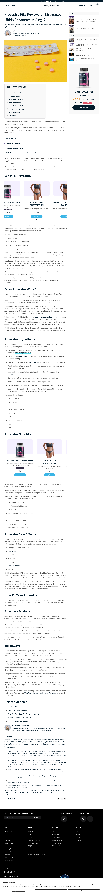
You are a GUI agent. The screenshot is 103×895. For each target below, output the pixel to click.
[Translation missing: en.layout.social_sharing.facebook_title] (61, 799)
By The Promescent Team (20, 31)
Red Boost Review (15, 707)
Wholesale (79, 837)
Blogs (30, 834)
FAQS (30, 846)
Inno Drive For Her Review (18, 721)
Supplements (8, 843)
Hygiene (7, 854)
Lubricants (7, 846)
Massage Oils (8, 852)
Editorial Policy (56, 846)
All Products (8, 831)
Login (77, 831)
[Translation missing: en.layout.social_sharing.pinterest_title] (65, 799)
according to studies (23, 353)
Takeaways (12, 115)
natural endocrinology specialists (48, 317)
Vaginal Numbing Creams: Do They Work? (24, 718)
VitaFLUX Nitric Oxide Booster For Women (41, 693)
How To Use (32, 831)
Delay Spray (8, 840)
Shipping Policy (57, 840)
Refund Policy (56, 837)
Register (78, 834)
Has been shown (21, 356)
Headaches (12, 551)
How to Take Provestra (16, 109)
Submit (36, 817)
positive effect (34, 362)
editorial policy (11, 747)
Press (30, 852)
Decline (83, 891)
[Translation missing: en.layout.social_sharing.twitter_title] (58, 799)
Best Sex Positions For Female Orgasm (23, 714)
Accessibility (55, 834)
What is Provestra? (15, 93)
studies (11, 374)
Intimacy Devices (9, 849)
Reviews (30, 849)
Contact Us (55, 831)
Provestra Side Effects (16, 106)
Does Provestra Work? (16, 96)
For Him (6, 834)
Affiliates (78, 840)
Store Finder (80, 5)
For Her (6, 837)
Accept (51, 891)
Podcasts (31, 837)
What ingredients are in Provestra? (21, 153)
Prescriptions (8, 860)
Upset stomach (14, 566)
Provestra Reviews (15, 112)
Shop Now (84, 107)
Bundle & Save (9, 857)
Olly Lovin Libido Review (17, 710)
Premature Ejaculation (35, 843)
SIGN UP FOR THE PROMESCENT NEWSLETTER (18, 813)
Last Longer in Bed (34, 840)
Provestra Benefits (15, 102)
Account (90, 5)
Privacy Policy (77, 886)
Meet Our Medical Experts (36, 854)
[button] (97, 5)
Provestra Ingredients (16, 99)
